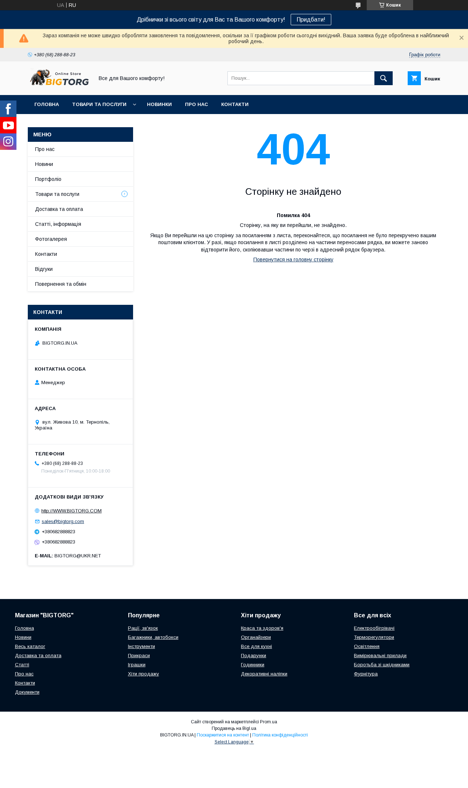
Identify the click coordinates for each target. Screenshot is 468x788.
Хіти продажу (143, 674)
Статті (22, 664)
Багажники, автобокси (153, 637)
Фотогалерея (51, 239)
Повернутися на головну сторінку (293, 259)
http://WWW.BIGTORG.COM (71, 511)
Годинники (252, 664)
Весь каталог (30, 646)
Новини (44, 164)
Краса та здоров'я (262, 628)
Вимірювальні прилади (380, 655)
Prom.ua (268, 721)
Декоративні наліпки (264, 674)
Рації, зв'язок (143, 628)
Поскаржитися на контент (223, 735)
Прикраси (139, 655)
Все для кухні (256, 646)
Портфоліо (48, 179)
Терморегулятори (374, 637)
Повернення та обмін (60, 284)
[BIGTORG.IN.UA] (59, 85)
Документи (27, 692)
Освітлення (367, 646)
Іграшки (137, 664)
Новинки (159, 104)
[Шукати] (383, 78)
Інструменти (141, 646)
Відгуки (44, 269)
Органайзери (256, 637)
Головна (46, 104)
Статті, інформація (58, 224)
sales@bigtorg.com (63, 521)
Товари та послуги (99, 104)
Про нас (196, 104)
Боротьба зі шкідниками (382, 664)
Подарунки (253, 655)
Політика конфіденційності (280, 735)
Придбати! (311, 19)
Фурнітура (366, 674)
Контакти (235, 104)
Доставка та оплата (59, 209)
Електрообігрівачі (374, 628)
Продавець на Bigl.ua (234, 728)
